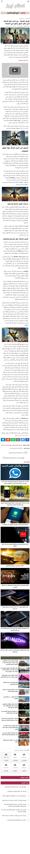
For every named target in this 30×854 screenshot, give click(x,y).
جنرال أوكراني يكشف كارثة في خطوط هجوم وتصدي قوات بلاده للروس (10, 727)
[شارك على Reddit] (8, 440)
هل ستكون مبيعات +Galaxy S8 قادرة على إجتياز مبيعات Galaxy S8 (15, 608)
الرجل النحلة (18, 445)
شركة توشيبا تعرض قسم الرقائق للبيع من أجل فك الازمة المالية (15, 545)
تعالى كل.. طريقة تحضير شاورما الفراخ (10, 741)
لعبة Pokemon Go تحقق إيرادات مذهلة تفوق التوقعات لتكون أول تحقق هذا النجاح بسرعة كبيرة (15, 504)
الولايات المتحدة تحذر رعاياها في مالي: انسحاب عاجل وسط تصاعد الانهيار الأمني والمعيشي (10, 662)
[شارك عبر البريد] (18, 440)
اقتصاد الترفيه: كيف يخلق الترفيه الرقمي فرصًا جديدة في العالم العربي (9, 676)
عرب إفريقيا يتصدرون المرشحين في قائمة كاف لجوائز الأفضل (9, 712)
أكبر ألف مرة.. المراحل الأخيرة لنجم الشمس (18, 452)
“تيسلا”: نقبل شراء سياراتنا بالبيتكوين (15, 566)
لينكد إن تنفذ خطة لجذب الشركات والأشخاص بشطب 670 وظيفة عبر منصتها (13, 811)
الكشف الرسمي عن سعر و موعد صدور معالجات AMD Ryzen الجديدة (15, 586)
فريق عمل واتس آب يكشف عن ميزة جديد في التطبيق (14, 800)
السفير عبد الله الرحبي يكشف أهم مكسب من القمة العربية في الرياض (10, 719)
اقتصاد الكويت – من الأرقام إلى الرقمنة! (10, 698)
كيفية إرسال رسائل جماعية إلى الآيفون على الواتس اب (15, 524)
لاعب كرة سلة (4, 445)
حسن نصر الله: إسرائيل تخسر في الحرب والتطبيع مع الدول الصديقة (10, 734)
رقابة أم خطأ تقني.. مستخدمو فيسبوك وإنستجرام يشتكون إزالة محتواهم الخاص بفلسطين (15, 805)
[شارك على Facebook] (27, 440)
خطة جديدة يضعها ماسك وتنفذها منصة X (16, 820)
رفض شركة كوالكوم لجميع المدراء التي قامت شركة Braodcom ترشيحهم (15, 651)
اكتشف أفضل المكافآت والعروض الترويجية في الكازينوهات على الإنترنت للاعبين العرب (10, 705)
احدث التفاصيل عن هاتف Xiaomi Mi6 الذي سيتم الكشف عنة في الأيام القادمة (15, 629)
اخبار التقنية (21, 18)
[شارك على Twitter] (23, 440)
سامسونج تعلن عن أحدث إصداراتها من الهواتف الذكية (14, 796)
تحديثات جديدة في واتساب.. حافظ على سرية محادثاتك (14, 816)
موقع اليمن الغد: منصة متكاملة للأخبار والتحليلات (13, 457)
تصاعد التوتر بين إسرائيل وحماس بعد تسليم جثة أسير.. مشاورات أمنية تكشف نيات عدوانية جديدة (9, 669)
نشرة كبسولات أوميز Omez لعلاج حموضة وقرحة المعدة (10, 690)
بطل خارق (11, 445)
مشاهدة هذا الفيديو (23, 435)
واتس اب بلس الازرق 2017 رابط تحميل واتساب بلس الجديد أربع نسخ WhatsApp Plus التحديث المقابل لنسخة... (15, 482)
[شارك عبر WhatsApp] (13, 440)
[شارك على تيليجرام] (3, 440)
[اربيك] (15, 14)
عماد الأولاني (26, 26)
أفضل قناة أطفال (24, 128)
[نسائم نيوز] (15, 6)
